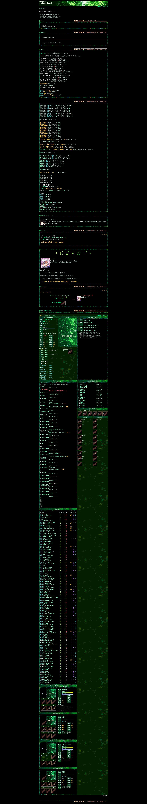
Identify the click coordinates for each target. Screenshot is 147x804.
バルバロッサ (44, 53)
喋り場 (50, 319)
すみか (45, 319)
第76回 (50, 310)
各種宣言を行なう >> (102, 6)
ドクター (42, 56)
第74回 (46, 310)
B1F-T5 (45, 321)
